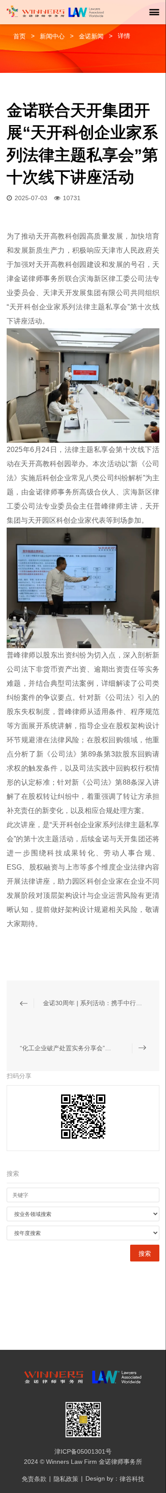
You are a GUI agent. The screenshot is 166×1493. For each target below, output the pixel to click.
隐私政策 (66, 1479)
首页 (19, 36)
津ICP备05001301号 (83, 1451)
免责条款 (34, 1479)
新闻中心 (52, 36)
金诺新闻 (92, 36)
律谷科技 (132, 1479)
